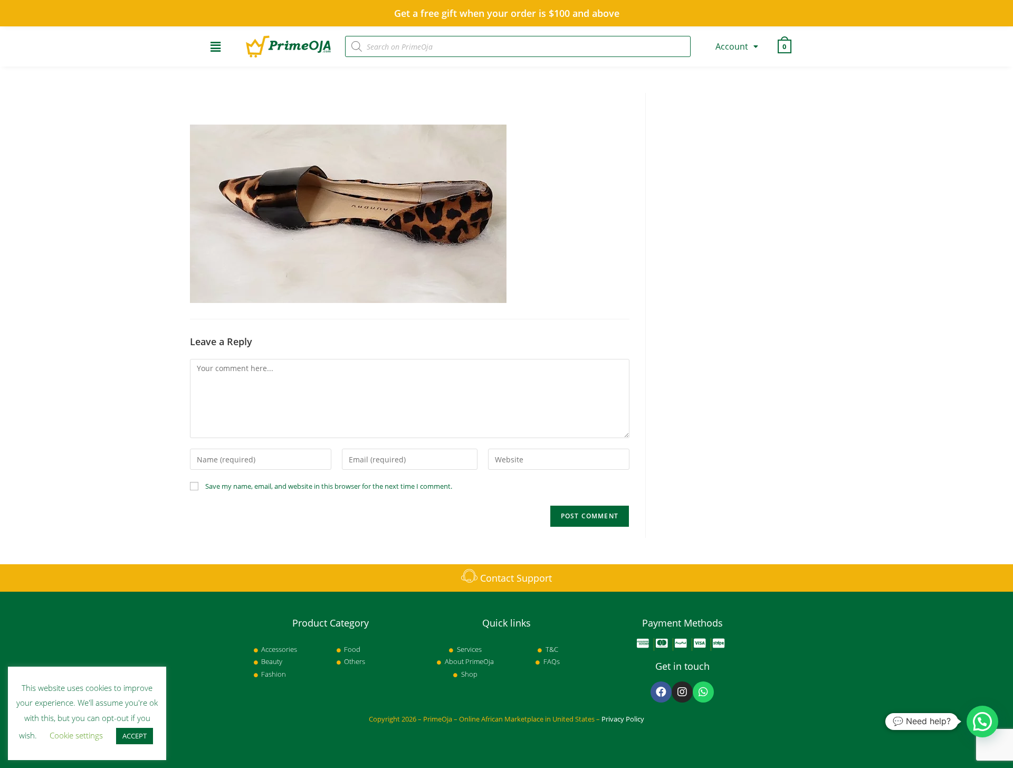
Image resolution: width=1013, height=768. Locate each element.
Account (731, 46)
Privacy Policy (622, 719)
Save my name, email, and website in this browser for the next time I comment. (328, 486)
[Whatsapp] (703, 692)
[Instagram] (682, 692)
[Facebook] (661, 692)
